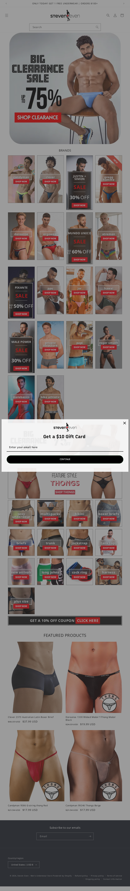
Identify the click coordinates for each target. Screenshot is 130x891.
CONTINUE (65, 459)
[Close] (124, 423)
